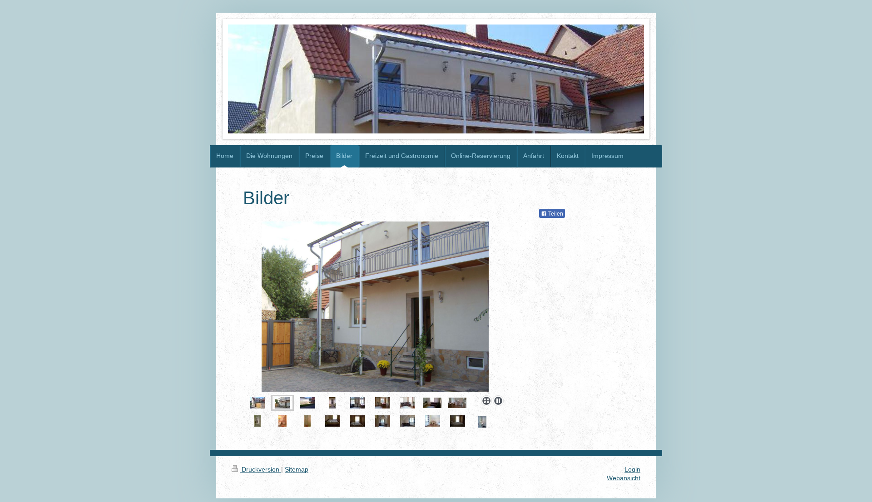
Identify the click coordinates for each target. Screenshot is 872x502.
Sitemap (296, 469)
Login (632, 469)
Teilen (555, 214)
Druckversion (260, 469)
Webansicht (623, 478)
